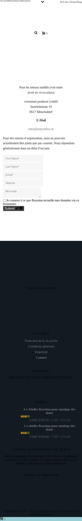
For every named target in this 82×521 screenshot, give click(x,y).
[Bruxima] (30, 16)
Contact (41, 357)
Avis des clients (68, 1)
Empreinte (41, 352)
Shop (79, 1)
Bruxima (13, 0)
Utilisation (24, 0)
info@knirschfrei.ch (41, 129)
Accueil (4, 0)
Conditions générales (41, 346)
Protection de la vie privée (41, 340)
